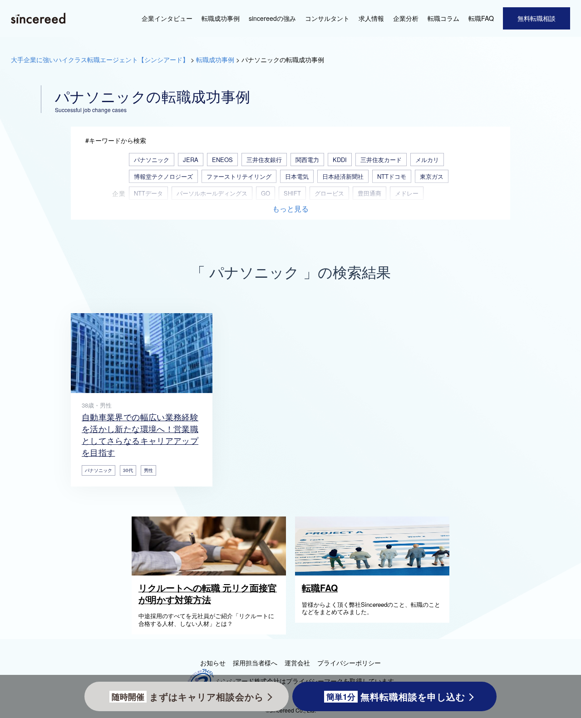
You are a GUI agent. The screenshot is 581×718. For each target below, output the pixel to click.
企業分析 (406, 18)
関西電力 (307, 159)
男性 (148, 470)
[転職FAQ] (374, 572)
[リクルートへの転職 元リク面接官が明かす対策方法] (211, 572)
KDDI (340, 159)
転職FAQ (481, 18)
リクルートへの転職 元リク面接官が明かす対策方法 (207, 593)
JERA (190, 159)
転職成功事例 (221, 18)
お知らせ (213, 662)
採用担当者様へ (255, 662)
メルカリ (427, 159)
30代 (128, 470)
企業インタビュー (167, 18)
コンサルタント (327, 18)
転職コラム (443, 18)
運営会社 (297, 662)
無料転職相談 (536, 18)
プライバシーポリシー (349, 662)
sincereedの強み (272, 18)
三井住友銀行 (264, 159)
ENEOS (222, 159)
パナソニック (151, 159)
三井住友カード (381, 159)
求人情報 (371, 18)
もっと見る (290, 209)
